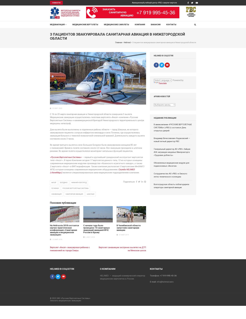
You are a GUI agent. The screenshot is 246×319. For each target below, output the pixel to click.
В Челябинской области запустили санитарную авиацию (129, 227)
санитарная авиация (74, 194)
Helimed (127, 42)
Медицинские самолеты (116, 25)
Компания (140, 25)
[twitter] (161, 65)
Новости (56, 3)
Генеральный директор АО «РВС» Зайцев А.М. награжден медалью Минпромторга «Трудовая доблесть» (172, 152)
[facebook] (156, 65)
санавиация (56, 194)
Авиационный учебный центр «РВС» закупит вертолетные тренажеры (157, 3)
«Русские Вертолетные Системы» (66, 157)
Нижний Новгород (79, 182)
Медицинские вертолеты (85, 25)
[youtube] (167, 65)
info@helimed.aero (165, 282)
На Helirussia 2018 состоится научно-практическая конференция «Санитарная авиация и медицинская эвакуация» (64, 230)
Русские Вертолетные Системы (76, 188)
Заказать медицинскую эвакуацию (65, 300)
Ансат (53, 182)
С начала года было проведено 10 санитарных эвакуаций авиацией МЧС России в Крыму (96, 229)
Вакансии (156, 25)
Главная (118, 42)
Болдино (64, 182)
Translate (162, 83)
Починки (55, 188)
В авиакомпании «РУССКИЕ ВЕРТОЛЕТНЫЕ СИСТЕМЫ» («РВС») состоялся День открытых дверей (173, 127)
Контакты (171, 25)
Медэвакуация (57, 25)
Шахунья (90, 194)
